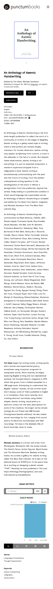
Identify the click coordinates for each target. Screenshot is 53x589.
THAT (7, 468)
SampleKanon (24, 475)
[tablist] (26, 546)
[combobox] (19, 491)
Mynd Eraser (41, 449)
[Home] (24, 6)
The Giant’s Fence (12, 449)
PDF (29, 93)
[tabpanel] (26, 516)
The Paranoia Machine (18, 452)
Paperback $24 (12, 93)
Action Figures (28, 449)
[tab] (8, 546)
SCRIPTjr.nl (26, 462)
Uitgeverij (34, 84)
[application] (26, 521)
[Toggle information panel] (45, 491)
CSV (37, 491)
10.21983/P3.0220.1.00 (18, 118)
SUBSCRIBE (11, 100)
